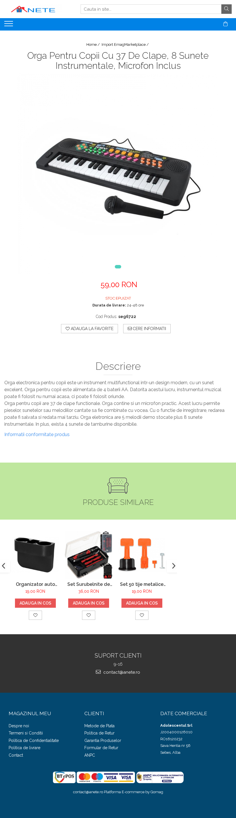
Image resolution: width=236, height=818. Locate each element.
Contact (16, 755)
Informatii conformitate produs (37, 434)
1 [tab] (118, 267)
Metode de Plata (99, 726)
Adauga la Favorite (91, 328)
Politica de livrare (24, 747)
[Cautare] (226, 9)
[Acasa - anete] (33, 9)
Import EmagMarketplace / (126, 44)
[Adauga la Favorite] (35, 615)
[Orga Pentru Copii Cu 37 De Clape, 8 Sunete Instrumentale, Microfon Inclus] (118, 174)
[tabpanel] (118, 174)
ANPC (89, 755)
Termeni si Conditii (26, 733)
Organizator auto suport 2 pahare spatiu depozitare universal (35, 584)
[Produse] (9, 25)
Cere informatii (149, 328)
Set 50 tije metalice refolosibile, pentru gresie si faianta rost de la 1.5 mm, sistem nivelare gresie (142, 584)
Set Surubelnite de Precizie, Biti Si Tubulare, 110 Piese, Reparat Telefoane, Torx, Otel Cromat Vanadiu (88, 584)
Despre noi (19, 726)
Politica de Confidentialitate (34, 740)
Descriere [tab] (118, 366)
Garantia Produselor (102, 740)
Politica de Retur (99, 733)
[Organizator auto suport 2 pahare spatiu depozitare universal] (35, 555)
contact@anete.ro (121, 672)
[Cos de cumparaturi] (225, 24)
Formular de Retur (101, 747)
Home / (93, 44)
